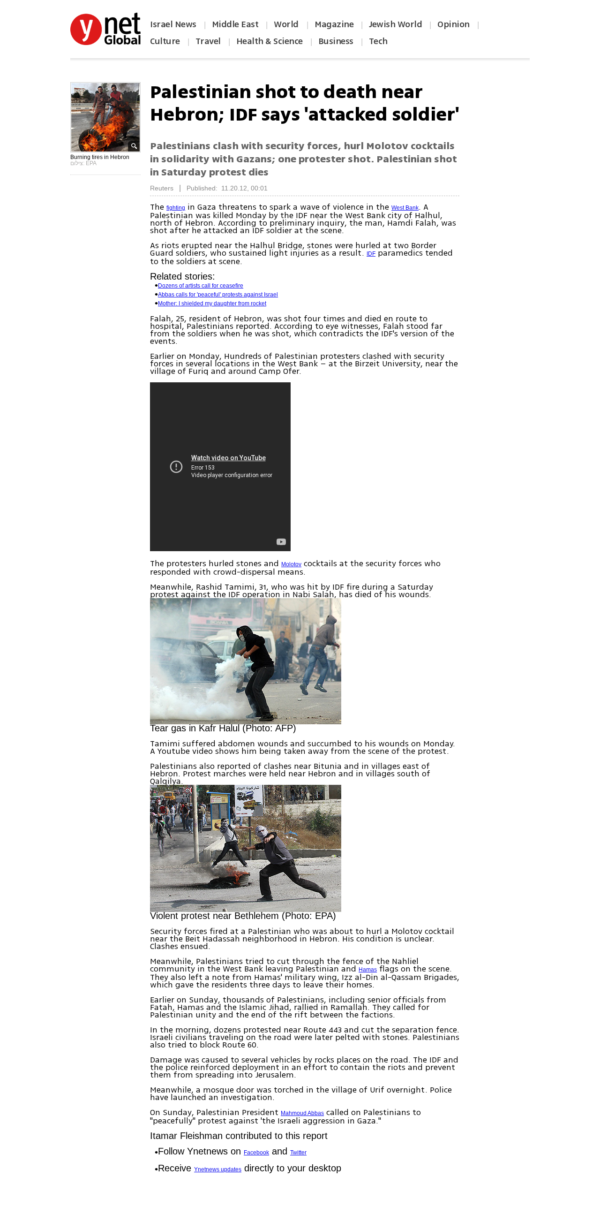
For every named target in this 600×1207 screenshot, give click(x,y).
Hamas (368, 969)
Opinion (453, 24)
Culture (165, 41)
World (287, 24)
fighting (175, 208)
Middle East (235, 24)
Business (335, 41)
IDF (371, 254)
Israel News (173, 24)
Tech (378, 41)
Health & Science (269, 41)
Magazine (334, 24)
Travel (208, 41)
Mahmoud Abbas (302, 1113)
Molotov (291, 564)
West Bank (405, 208)
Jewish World (395, 24)
